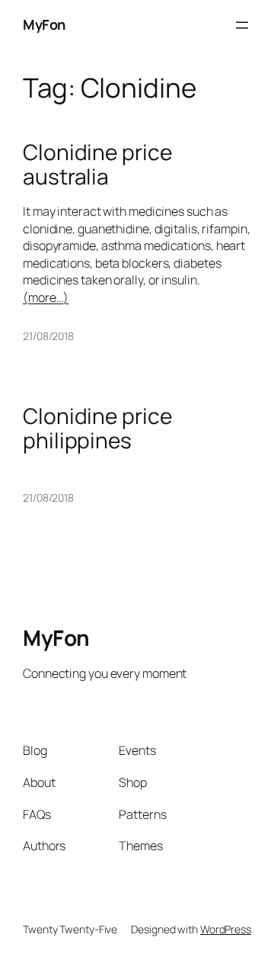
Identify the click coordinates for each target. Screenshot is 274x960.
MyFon (44, 24)
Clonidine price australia (97, 164)
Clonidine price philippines (97, 428)
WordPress (225, 929)
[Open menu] (242, 25)
